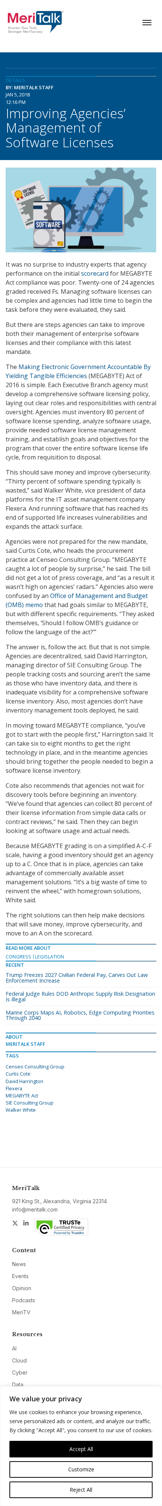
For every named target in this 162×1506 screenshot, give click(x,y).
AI (14, 1348)
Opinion (21, 1288)
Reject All (81, 1489)
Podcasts (23, 1300)
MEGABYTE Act (22, 1095)
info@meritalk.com (35, 1209)
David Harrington (24, 1081)
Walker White (21, 1109)
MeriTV (21, 1312)
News (19, 1264)
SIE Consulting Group (29, 1102)
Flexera (14, 1088)
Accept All (81, 1449)
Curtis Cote (18, 1073)
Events (20, 1276)
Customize (81, 1469)
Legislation (49, 956)
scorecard (95, 273)
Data (17, 1384)
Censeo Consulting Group (35, 1066)
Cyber (20, 1372)
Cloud (19, 1360)
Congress (18, 956)
